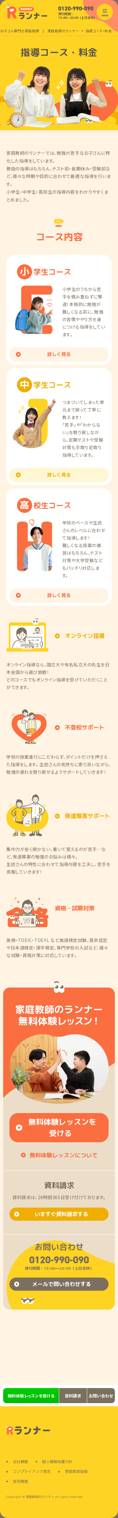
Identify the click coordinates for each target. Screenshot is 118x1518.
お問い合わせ (101, 1396)
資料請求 (73, 1396)
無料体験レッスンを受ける (31, 1396)
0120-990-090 (75, 9)
